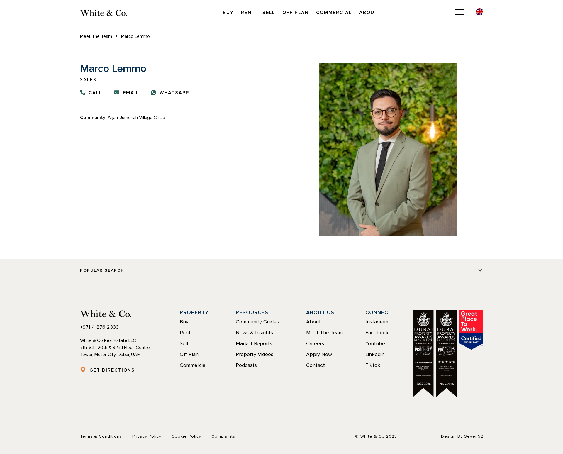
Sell (268, 13)
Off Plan (295, 13)
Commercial (334, 13)
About (368, 13)
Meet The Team (96, 36)
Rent (248, 13)
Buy (228, 13)
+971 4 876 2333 (99, 327)
